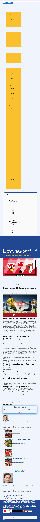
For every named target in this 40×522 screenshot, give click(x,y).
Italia (9, 70)
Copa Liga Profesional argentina (16, 225)
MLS (11, 226)
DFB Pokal (12, 98)
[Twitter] (17, 471)
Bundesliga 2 (13, 93)
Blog (9, 186)
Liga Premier (10, 34)
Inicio (7, 6)
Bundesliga (12, 88)
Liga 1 (11, 108)
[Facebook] (16, 471)
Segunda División (11, 19)
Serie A (12, 73)
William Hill (12, 179)
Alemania (10, 85)
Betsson (12, 169)
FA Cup (10, 202)
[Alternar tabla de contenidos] (23, 285)
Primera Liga (12, 123)
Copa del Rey (11, 24)
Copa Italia (12, 78)
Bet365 (12, 164)
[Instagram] (22, 471)
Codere (12, 174)
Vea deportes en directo (7, 289)
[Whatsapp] (19, 471)
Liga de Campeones (10, 203)
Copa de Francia (13, 113)
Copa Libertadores (13, 133)
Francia (10, 105)
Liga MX (12, 223)
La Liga (10, 14)
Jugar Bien (22, 517)
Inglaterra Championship (13, 201)
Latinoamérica (11, 130)
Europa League (11, 204)
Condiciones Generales (15, 517)
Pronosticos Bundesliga (16, 433)
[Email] (21, 471)
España (8, 11)
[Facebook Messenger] (24, 471)
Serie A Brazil (13, 224)
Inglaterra (8, 31)
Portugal (10, 120)
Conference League (12, 205)
